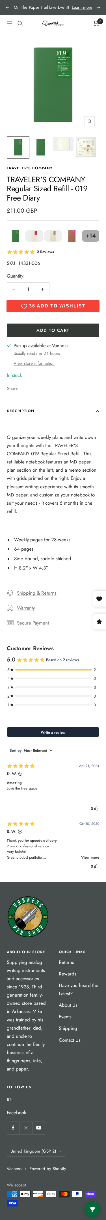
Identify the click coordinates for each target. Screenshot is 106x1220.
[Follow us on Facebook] (13, 1128)
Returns (66, 962)
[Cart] (96, 23)
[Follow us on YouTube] (38, 1128)
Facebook (16, 1112)
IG (9, 1099)
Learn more (82, 7)
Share (12, 388)
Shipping (68, 1028)
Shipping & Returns (37, 593)
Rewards (67, 973)
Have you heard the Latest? (78, 989)
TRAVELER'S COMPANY (30, 168)
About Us (68, 1005)
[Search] (20, 23)
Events (65, 1016)
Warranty (26, 607)
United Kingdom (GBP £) (33, 1151)
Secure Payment (33, 622)
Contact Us (70, 1040)
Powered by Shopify (47, 1169)
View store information (34, 363)
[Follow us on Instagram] (26, 1128)
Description (20, 411)
